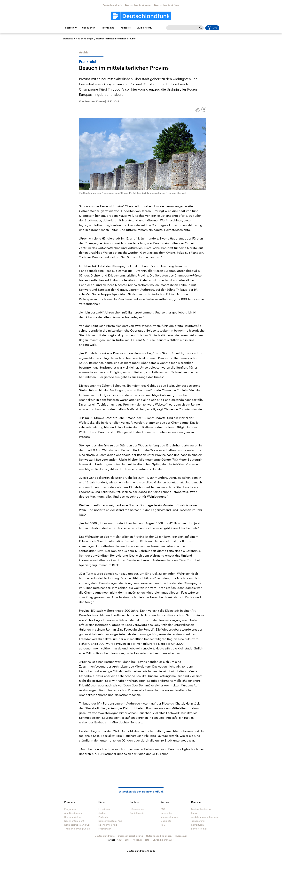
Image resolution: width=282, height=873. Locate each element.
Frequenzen (104, 828)
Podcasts (125, 28)
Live (214, 28)
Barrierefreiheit (199, 828)
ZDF (127, 839)
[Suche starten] (200, 27)
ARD (119, 839)
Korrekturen (197, 824)
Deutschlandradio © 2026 (141, 850)
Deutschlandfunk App (110, 820)
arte (147, 839)
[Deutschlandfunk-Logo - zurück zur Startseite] (141, 16)
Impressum (181, 835)
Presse (194, 813)
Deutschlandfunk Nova (167, 5)
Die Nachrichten (73, 816)
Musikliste (166, 820)
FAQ (163, 809)
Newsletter (166, 813)
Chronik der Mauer (163, 839)
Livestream (104, 809)
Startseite (68, 38)
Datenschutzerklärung (130, 835)
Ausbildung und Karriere (204, 816)
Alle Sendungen (85, 38)
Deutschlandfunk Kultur (138, 5)
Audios (102, 813)
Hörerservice (137, 809)
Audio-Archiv (144, 28)
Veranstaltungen (170, 816)
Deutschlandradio (113, 5)
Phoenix (137, 839)
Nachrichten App (107, 824)
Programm (108, 28)
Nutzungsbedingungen (159, 835)
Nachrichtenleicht (74, 820)
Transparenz (197, 820)
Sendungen (88, 28)
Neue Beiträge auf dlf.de (77, 824)
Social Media (137, 813)
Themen (69, 28)
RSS (163, 824)
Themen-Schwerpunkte (77, 828)
